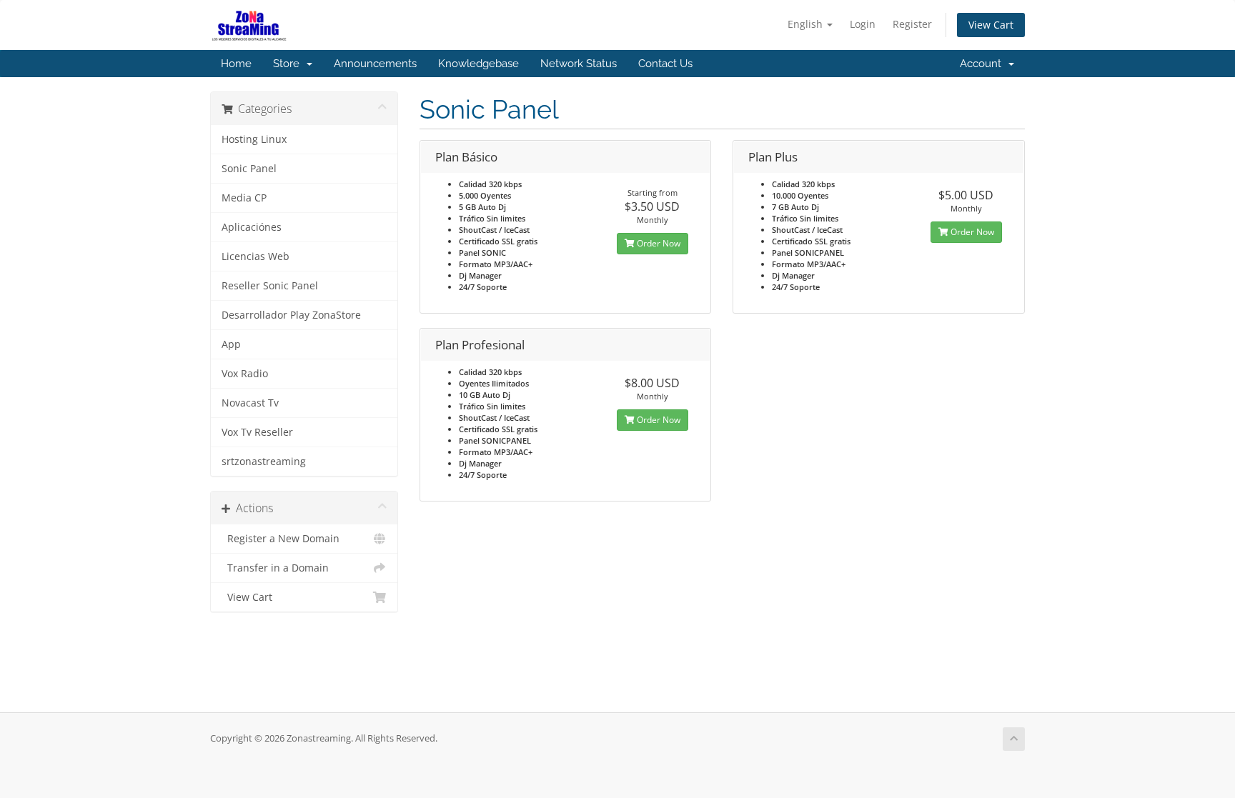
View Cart (990, 24)
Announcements (375, 63)
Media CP (244, 197)
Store (289, 63)
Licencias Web (255, 256)
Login (863, 24)
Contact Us (665, 63)
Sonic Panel (249, 168)
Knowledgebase (478, 63)
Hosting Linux (254, 139)
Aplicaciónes (252, 227)
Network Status (578, 63)
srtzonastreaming (264, 461)
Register (912, 24)
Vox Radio (245, 373)
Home (236, 63)
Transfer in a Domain (275, 568)
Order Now (657, 243)
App (231, 344)
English (806, 24)
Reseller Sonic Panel (270, 285)
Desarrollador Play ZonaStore (291, 315)
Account (983, 63)
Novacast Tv (250, 402)
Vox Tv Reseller (257, 432)
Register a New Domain (280, 538)
